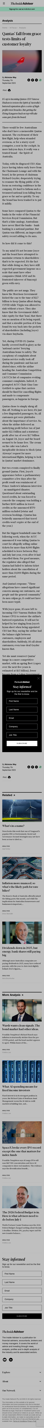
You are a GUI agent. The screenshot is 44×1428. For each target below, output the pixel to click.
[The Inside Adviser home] (22, 682)
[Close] (38, 678)
